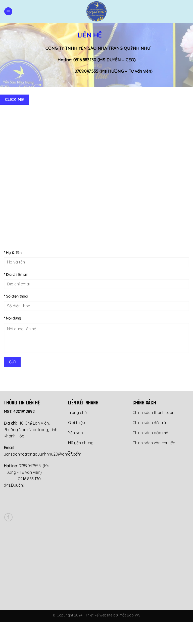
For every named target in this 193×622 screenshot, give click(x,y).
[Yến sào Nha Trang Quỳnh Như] (97, 11)
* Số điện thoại (16, 296)
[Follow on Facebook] (8, 517)
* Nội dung (12, 318)
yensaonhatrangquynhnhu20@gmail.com (42, 454)
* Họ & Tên (13, 252)
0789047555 (29, 465)
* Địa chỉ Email (15, 274)
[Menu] (8, 11)
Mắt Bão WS (130, 615)
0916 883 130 (29, 478)
